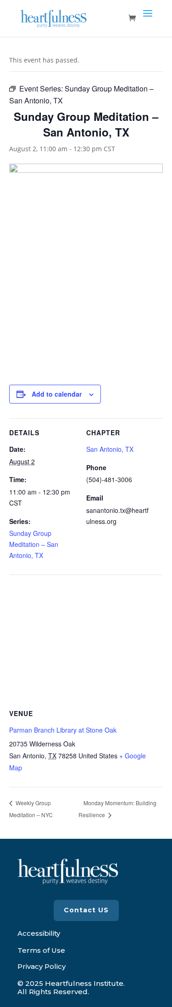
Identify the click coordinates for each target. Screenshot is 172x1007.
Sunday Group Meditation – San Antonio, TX (33, 544)
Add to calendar (57, 393)
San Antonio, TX (109, 449)
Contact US (86, 910)
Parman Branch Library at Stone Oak (63, 729)
